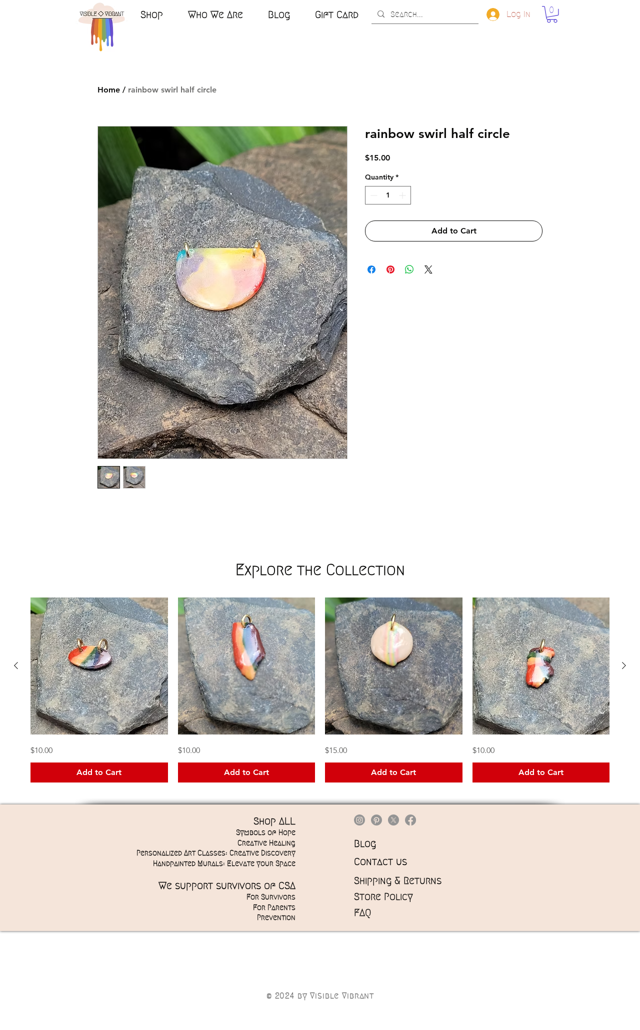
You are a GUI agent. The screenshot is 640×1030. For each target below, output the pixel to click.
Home (109, 89)
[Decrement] (372, 195)
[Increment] (403, 195)
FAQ (362, 912)
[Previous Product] (16, 666)
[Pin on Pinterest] (390, 270)
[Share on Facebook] (372, 270)
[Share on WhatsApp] (410, 270)
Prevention (276, 918)
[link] (552, 14)
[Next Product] (624, 666)
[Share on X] (428, 270)
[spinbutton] (388, 195)
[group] (320, 690)
